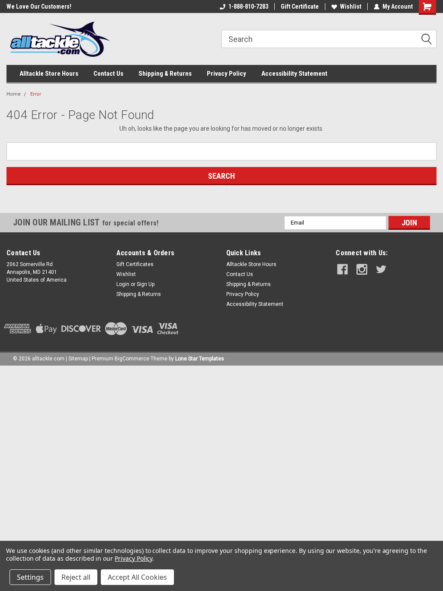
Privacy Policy (226, 73)
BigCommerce (132, 359)
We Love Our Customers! (38, 6)
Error (35, 94)
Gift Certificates (135, 264)
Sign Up (145, 284)
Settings (30, 577)
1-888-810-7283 (248, 6)
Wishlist (350, 6)
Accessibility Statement (294, 73)
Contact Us (108, 73)
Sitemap (78, 359)
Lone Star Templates (199, 359)
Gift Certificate (300, 6)
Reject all (75, 577)
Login (122, 284)
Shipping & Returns (165, 73)
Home (13, 94)
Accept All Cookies (137, 577)
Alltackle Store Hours (48, 73)
